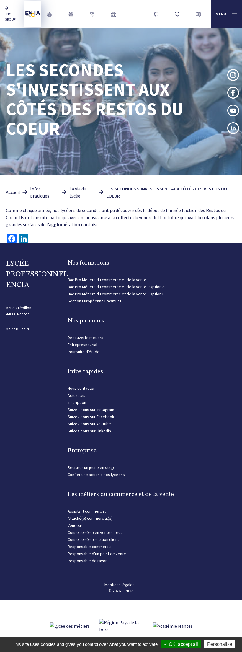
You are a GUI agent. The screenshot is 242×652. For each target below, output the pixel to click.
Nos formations (88, 262)
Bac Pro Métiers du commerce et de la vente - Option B (116, 293)
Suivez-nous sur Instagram (91, 409)
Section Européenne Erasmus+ (95, 301)
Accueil (13, 192)
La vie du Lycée (77, 192)
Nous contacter (81, 388)
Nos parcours (86, 320)
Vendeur (75, 525)
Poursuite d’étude (83, 351)
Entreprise (82, 450)
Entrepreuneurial (82, 344)
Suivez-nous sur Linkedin (89, 430)
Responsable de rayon (87, 560)
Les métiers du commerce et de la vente (121, 494)
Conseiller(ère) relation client (93, 539)
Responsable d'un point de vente (97, 553)
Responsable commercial (90, 546)
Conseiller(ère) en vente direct (95, 532)
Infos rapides (85, 371)
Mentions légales (119, 584)
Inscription (77, 402)
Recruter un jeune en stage (91, 467)
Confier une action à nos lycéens (96, 474)
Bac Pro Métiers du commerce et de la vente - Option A (116, 286)
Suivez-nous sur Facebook (91, 416)
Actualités (76, 395)
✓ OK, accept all (181, 644)
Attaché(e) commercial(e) (90, 518)
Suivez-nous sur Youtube (89, 423)
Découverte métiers (85, 337)
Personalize (219, 644)
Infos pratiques (39, 192)
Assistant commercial (87, 511)
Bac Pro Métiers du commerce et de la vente (107, 279)
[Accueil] (32, 14)
